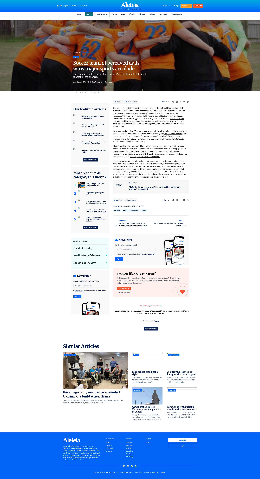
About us (115, 472)
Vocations (172, 390)
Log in (177, 6)
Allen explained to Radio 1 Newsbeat (145, 156)
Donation (129, 454)
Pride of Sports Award (173, 133)
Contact (146, 472)
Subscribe (185, 6)
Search (84, 6)
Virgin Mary (137, 390)
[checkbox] (115, 254)
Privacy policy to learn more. (147, 254)
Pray (87, 14)
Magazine (129, 448)
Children (117, 210)
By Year (148, 442)
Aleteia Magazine (177, 14)
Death (125, 210)
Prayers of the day (84, 263)
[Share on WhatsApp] (188, 102)
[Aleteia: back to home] (130, 5)
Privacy (162, 472)
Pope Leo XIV (163, 14)
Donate (196, 6)
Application (129, 445)
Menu (79, 14)
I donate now (123, 288)
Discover (114, 14)
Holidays (152, 14)
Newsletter (129, 442)
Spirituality (142, 14)
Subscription (130, 451)
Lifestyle (132, 14)
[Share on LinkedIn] (177, 102)
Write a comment (151, 329)
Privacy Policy (154, 472)
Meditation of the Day (87, 255)
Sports (144, 210)
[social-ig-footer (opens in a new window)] (136, 466)
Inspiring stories (70, 355)
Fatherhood (134, 210)
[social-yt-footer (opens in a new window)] (124, 466)
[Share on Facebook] (173, 102)
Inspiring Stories (102, 14)
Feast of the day (83, 248)
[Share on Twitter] (180, 102)
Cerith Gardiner (97, 82)
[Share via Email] (184, 102)
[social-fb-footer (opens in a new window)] (128, 466)
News (123, 14)
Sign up (119, 259)
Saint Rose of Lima (137, 9)
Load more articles (90, 160)
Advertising (129, 457)
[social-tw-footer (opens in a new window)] (132, 466)
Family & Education (87, 52)
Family (136, 355)
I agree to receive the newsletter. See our (136, 254)
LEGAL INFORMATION (126, 472)
